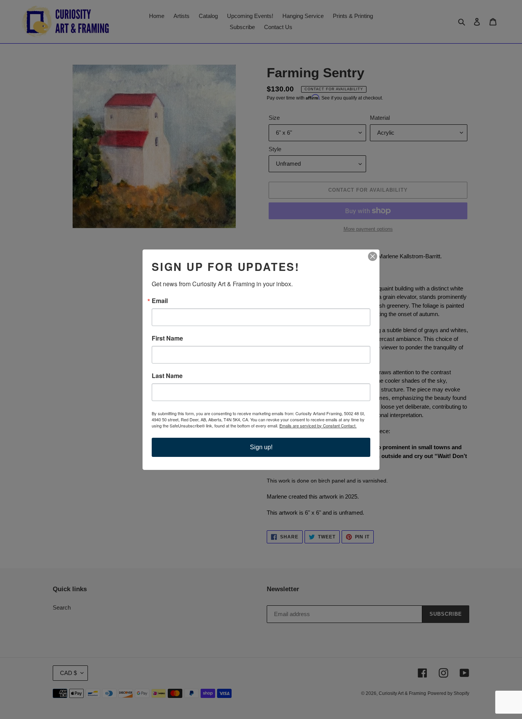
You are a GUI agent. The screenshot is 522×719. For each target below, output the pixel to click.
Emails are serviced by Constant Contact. (318, 425)
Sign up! (261, 447)
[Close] (372, 256)
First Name (167, 338)
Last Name (167, 376)
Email (160, 301)
